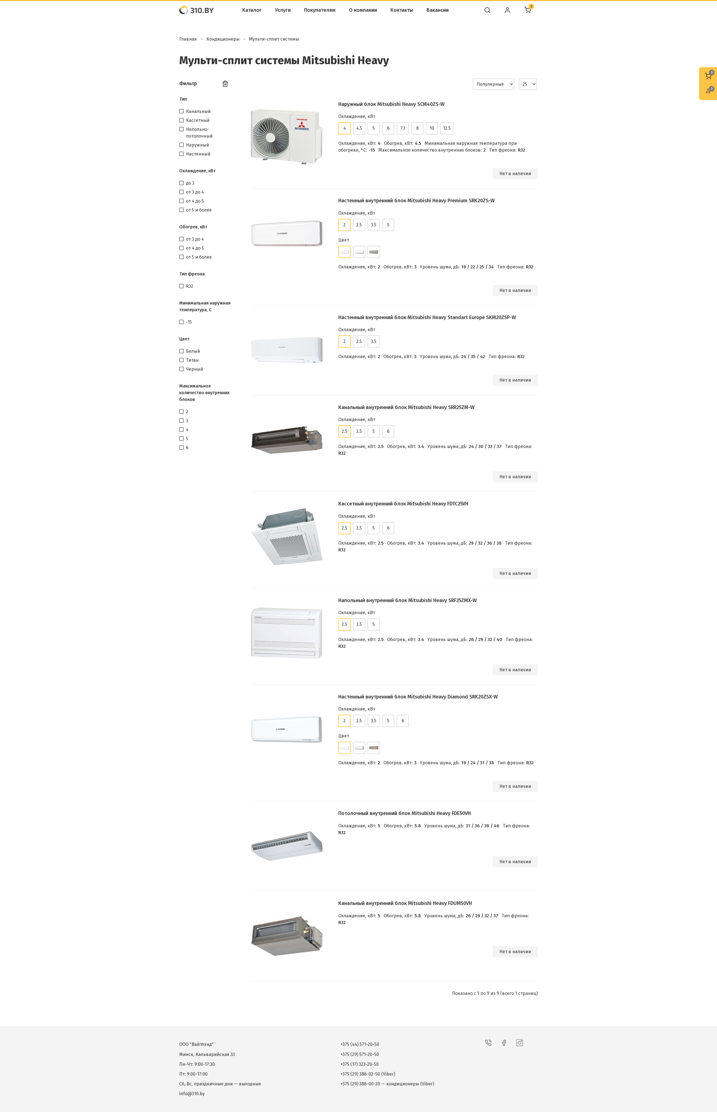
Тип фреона (192, 274)
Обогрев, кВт (193, 226)
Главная (188, 39)
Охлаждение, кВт (197, 170)
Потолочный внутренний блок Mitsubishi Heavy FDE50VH (404, 813)
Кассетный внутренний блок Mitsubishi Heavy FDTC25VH (403, 504)
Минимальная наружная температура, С (205, 306)
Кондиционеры (222, 39)
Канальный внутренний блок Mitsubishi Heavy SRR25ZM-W (406, 407)
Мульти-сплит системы (274, 39)
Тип (183, 99)
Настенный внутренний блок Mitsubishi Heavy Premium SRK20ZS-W (416, 201)
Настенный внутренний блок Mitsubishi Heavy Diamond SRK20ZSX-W (418, 697)
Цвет (184, 339)
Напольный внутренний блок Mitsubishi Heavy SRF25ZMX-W (407, 600)
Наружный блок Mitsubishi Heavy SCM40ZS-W (391, 104)
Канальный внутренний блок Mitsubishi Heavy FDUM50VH (405, 903)
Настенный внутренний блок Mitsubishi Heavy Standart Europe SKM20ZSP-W (427, 317)
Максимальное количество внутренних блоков (204, 392)
